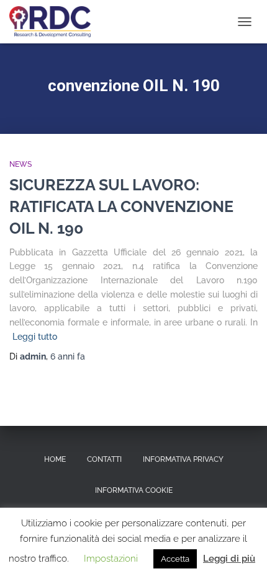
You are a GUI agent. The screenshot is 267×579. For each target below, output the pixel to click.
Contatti (104, 459)
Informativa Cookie (134, 490)
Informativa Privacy (183, 459)
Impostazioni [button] (111, 558)
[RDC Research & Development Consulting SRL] (54, 21)
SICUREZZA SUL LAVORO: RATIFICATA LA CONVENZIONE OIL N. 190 (121, 206)
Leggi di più (229, 558)
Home (55, 459)
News (20, 164)
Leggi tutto (34, 337)
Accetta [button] (175, 559)
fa (67, 356)
